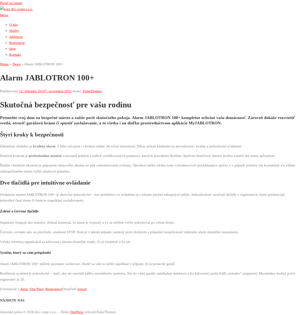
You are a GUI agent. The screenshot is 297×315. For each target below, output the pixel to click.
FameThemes (92, 91)
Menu (4, 15)
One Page (37, 289)
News (17, 64)
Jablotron (16, 37)
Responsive (53, 289)
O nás (13, 25)
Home (4, 64)
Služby (14, 31)
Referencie (17, 43)
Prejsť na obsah (11, 3)
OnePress (76, 312)
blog (12, 48)
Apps (24, 289)
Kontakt (15, 54)
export (82, 289)
